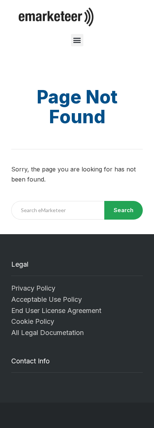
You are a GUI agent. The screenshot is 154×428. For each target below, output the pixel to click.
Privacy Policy (33, 288)
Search (123, 210)
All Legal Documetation (47, 332)
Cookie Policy (32, 321)
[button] (77, 40)
